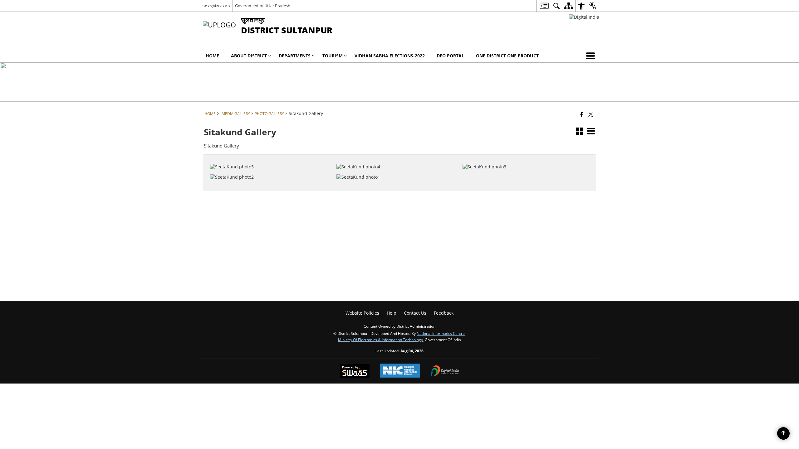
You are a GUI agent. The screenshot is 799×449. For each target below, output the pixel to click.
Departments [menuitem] (295, 56)
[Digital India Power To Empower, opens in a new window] (445, 371)
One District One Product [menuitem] (507, 56)
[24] (396, 157)
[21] (396, 167)
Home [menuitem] (212, 56)
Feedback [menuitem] (443, 313)
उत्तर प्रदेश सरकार (216, 5)
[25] (269, 157)
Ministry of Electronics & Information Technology (380, 339)
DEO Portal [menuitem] (450, 56)
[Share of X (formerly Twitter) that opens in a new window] (591, 114)
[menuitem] (543, 6)
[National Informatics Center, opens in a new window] (400, 371)
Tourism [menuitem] (332, 56)
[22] (269, 167)
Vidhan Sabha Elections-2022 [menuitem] (390, 56)
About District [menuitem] (249, 56)
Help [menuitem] (391, 313)
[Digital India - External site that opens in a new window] (584, 17)
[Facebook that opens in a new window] (582, 114)
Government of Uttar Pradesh (262, 5)
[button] (591, 55)
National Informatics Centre (441, 333)
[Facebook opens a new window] (517, 176)
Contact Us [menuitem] (415, 313)
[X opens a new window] (526, 176)
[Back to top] (783, 433)
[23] (522, 157)
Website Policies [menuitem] (362, 313)
